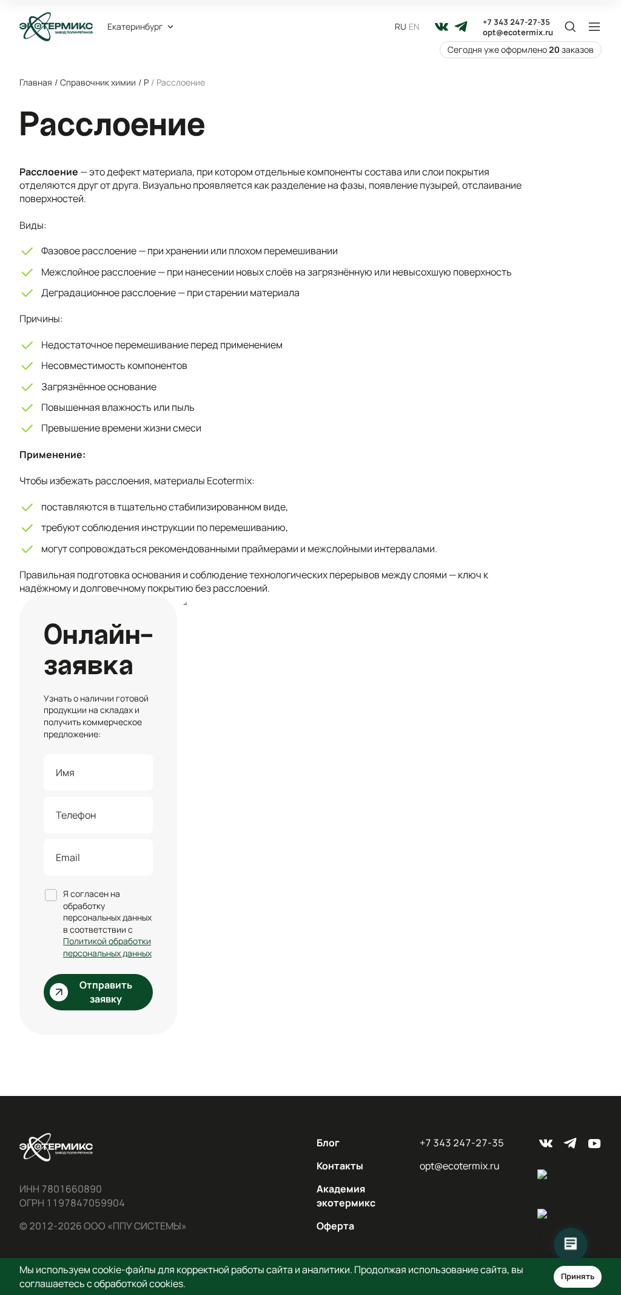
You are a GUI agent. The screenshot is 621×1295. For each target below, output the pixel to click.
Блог (328, 1142)
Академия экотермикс (346, 1195)
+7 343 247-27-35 (516, 22)
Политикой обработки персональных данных (107, 947)
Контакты (340, 1165)
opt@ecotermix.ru (518, 32)
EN (414, 26)
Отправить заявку (105, 991)
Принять (577, 1276)
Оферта (335, 1225)
